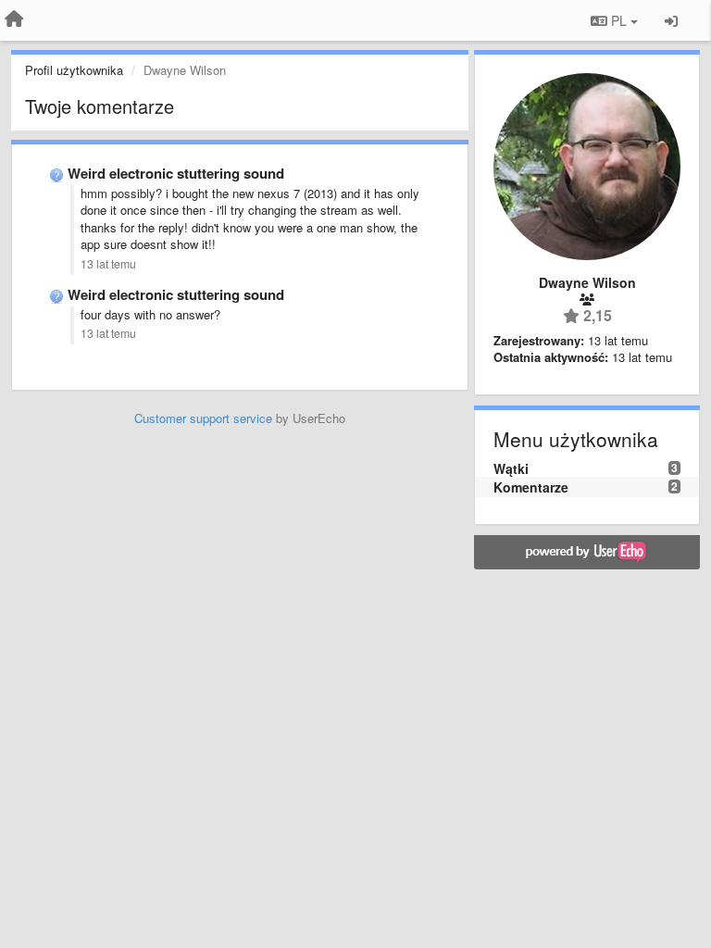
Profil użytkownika (74, 70)
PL (618, 20)
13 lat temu (108, 264)
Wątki (511, 468)
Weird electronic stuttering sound (176, 173)
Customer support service (203, 418)
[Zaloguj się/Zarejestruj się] (671, 20)
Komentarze (530, 487)
